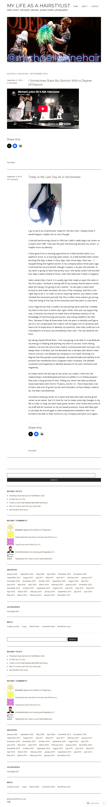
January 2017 (87, 578)
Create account (13, 626)
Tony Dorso (20, 545)
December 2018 (80, 574)
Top (8, 802)
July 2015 (69, 588)
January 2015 (50, 592)
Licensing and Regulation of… (44, 552)
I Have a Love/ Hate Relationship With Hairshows (28, 503)
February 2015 (36, 592)
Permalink (11, 163)
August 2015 (58, 588)
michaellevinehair (22, 552)
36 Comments (12, 179)
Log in (24, 626)
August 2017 (28, 578)
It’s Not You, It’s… (35, 545)
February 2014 (35, 595)
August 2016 (73, 581)
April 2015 (11, 592)
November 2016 (29, 581)
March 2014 (22, 595)
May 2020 (40, 574)
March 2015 (22, 592)
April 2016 (32, 585)
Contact (95, 6)
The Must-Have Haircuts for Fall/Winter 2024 (26, 496)
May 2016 (21, 585)
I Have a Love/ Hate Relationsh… (41, 559)
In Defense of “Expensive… (42, 530)
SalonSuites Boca (22, 537)
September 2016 (59, 581)
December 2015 (85, 585)
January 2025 (12, 574)
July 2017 (39, 578)
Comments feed (48, 626)
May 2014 (11, 595)
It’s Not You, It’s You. (17, 499)
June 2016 (11, 585)
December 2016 (13, 581)
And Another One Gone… (19, 510)
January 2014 (49, 595)
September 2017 (13, 578)
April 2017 (60, 578)
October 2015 (28, 588)
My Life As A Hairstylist (38, 5)
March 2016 (44, 585)
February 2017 (73, 578)
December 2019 (64, 574)
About (84, 6)
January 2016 (71, 585)
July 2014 (77, 592)
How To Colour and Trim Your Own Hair (25, 506)
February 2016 (57, 585)
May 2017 (50, 578)
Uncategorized (13, 611)
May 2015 (90, 588)
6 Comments (12, 83)
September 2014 (64, 592)
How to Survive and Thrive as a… (45, 537)
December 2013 (63, 595)
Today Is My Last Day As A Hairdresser (54, 177)
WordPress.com (64, 626)
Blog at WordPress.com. (16, 799)
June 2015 (79, 588)
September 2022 (27, 574)
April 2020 (51, 574)
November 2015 (13, 588)
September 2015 (43, 588)
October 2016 (44, 581)
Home (75, 6)
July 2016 (84, 581)
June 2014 (88, 592)
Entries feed (34, 626)
